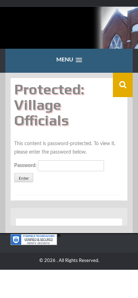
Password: (26, 165)
